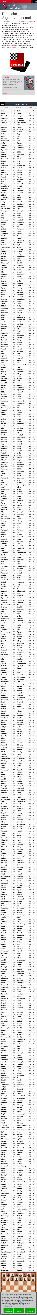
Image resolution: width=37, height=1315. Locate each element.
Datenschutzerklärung (7, 1306)
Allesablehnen (19, 1310)
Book (6, 107)
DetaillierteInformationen (8, 1310)
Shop (4, 1)
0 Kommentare (31, 21)
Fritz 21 (6, 77)
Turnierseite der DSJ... (13, 47)
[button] (12, 1)
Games (30, 107)
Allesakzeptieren (30, 1310)
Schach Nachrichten (14, 6)
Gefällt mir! (23, 21)
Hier (21, 1302)
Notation (18, 107)
